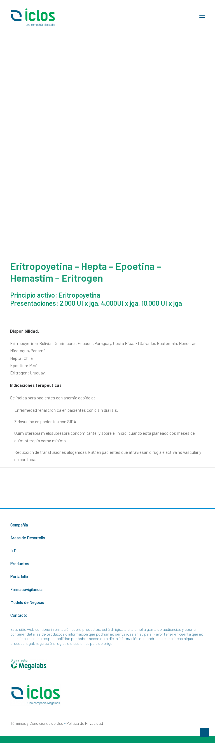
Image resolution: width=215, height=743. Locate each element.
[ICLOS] (33, 17)
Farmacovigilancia (26, 589)
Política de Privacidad (84, 723)
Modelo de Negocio (27, 602)
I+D (13, 550)
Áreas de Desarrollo (27, 537)
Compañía (19, 524)
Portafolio (19, 576)
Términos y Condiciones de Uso (36, 723)
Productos (19, 563)
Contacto (18, 615)
